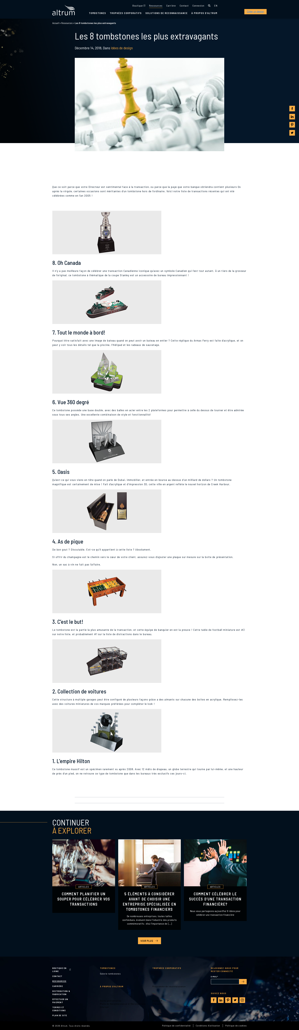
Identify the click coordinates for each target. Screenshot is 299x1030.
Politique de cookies (236, 1025)
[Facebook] (292, 108)
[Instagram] (242, 1000)
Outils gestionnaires (110, 1000)
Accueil (55, 22)
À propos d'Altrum (204, 13)
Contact (184, 5)
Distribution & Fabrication (61, 992)
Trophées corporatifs (126, 13)
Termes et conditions (59, 1009)
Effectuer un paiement (60, 1001)
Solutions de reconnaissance (166, 13)
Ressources (156, 5)
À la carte (157, 1003)
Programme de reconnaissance (169, 986)
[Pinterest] (292, 124)
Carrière (171, 5)
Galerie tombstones (110, 973)
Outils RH (157, 1000)
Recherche (209, 5)
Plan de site (59, 1015)
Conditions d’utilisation (208, 1025)
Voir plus (146, 940)
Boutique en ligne (59, 969)
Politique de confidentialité (176, 1025)
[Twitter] (292, 133)
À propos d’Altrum (111, 986)
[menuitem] (215, 5)
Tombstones (97, 13)
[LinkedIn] (292, 116)
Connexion (198, 5)
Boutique (138, 5)
